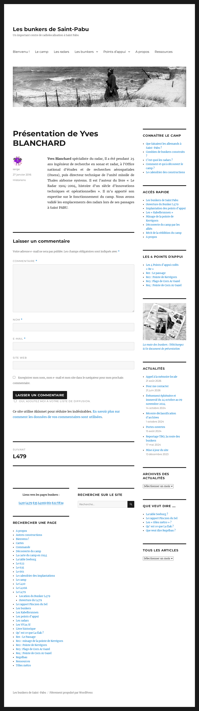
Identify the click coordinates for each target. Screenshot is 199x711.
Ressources (164, 52)
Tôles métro (23, 665)
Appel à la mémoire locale (161, 376)
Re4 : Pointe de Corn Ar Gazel (33, 653)
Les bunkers (84, 52)
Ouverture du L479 (30, 600)
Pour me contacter (157, 386)
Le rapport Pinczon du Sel (31, 604)
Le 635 (20, 567)
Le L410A (21, 588)
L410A (42, 503)
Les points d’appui (27, 616)
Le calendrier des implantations (35, 575)
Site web (20, 357)
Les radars (61, 52)
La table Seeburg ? (157, 514)
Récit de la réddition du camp (164, 233)
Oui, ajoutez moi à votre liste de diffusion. (55, 401)
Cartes (20, 543)
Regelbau (21, 657)
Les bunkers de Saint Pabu (162, 200)
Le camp (41, 52)
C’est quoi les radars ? (159, 160)
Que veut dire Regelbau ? (160, 530)
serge (16, 169)
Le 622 (20, 563)
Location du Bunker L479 (34, 596)
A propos (142, 52)
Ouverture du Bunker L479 (162, 204)
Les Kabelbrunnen (27, 612)
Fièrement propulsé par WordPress (71, 692)
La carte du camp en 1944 (31, 555)
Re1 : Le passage (156, 273)
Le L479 (21, 592)
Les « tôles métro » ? (158, 522)
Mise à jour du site (157, 450)
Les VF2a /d (23, 624)
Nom (18, 319)
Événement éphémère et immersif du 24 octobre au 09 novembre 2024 (164, 400)
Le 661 (20, 571)
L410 (22, 503)
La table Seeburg (26, 559)
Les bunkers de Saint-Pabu (51, 29)
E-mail (19, 338)
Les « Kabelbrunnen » (159, 212)
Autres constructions (29, 535)
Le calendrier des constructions (165, 172)
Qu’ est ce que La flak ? (30, 633)
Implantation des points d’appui (166, 208)
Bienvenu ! (21, 52)
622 (54, 503)
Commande (23, 547)
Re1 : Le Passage (26, 637)
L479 (28, 503)
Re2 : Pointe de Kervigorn (31, 645)
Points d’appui (114, 52)
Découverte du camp (28, 551)
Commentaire (25, 261)
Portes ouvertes (155, 427)
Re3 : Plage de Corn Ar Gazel (33, 649)
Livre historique (26, 628)
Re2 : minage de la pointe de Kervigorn (39, 641)
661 (48, 503)
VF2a (60, 503)
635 (35, 503)
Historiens (19, 180)
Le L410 (20, 584)
